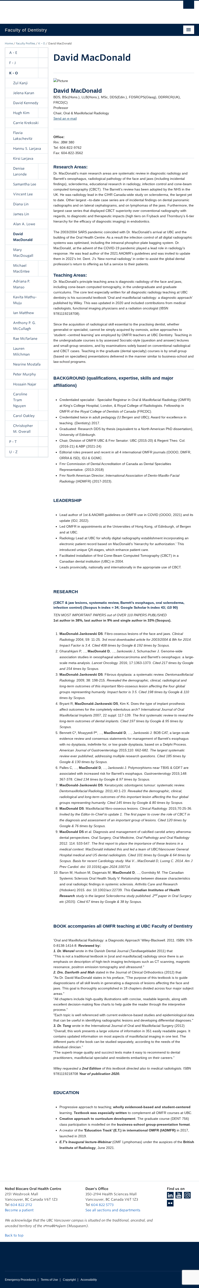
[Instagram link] (187, 1197)
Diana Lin (21, 204)
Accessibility (89, 1279)
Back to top (15, 1235)
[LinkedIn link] (170, 1197)
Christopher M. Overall (23, 428)
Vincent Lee (23, 194)
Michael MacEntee (21, 268)
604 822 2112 (21, 1205)
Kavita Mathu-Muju (25, 300)
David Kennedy (25, 103)
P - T (13, 442)
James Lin (21, 214)
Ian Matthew (23, 313)
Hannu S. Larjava (27, 148)
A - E (13, 53)
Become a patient (19, 1210)
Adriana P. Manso (21, 284)
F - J (12, 63)
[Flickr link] (170, 1205)
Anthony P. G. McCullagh (24, 326)
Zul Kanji (20, 83)
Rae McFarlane (25, 339)
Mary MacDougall (23, 253)
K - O (13, 73)
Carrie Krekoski (26, 123)
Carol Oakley (24, 416)
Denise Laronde (20, 171)
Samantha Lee (24, 184)
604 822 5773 (102, 1205)
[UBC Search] (188, 6)
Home (9, 43)
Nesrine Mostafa (27, 364)
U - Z (13, 452)
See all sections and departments (112, 1210)
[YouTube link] (178, 1197)
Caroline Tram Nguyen (20, 400)
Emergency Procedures (20, 1279)
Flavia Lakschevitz (22, 136)
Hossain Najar (24, 384)
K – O (41, 43)
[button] (43, 53)
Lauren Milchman (21, 351)
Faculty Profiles (25, 43)
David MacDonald (23, 237)
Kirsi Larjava (23, 158)
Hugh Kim (21, 113)
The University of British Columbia (85, 10)
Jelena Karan (23, 93)
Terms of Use (49, 1279)
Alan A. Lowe (24, 224)
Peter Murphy (24, 374)
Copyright (69, 1279)
